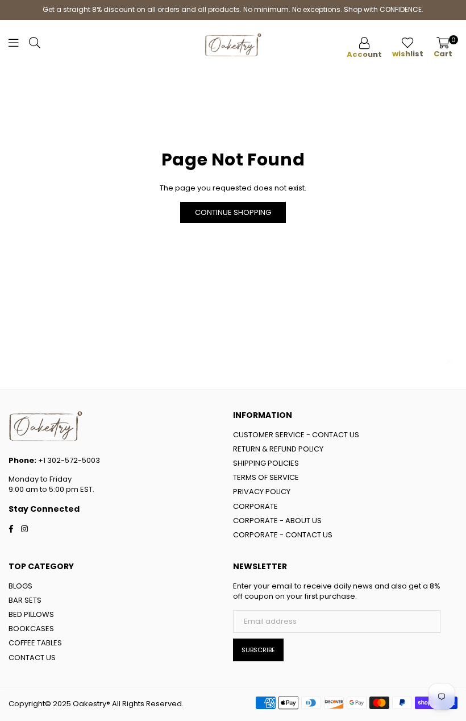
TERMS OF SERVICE (266, 477)
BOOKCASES (31, 628)
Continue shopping (233, 212)
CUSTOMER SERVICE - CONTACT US (296, 434)
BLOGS (20, 586)
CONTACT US (32, 657)
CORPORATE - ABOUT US (277, 520)
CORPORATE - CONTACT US (282, 534)
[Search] (34, 45)
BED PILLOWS (31, 614)
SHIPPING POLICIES (266, 463)
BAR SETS (25, 600)
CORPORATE (255, 506)
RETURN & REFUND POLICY (278, 449)
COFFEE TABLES (35, 642)
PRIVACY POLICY (261, 491)
